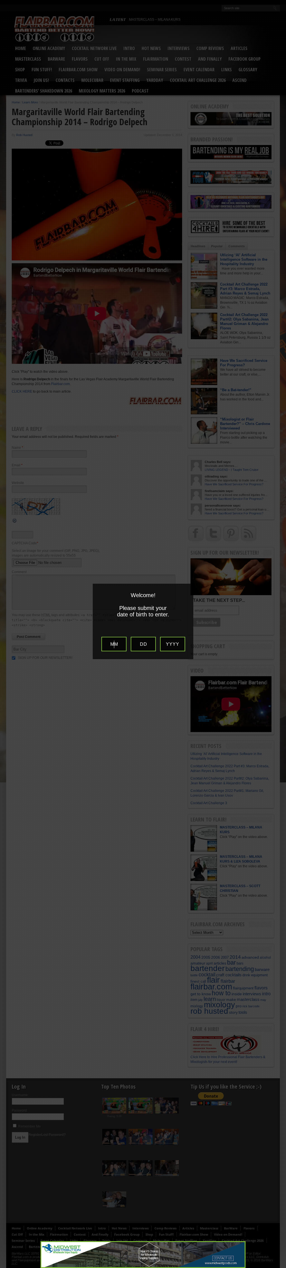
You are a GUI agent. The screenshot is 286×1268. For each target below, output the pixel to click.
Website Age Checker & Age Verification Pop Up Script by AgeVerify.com (279, 1266)
